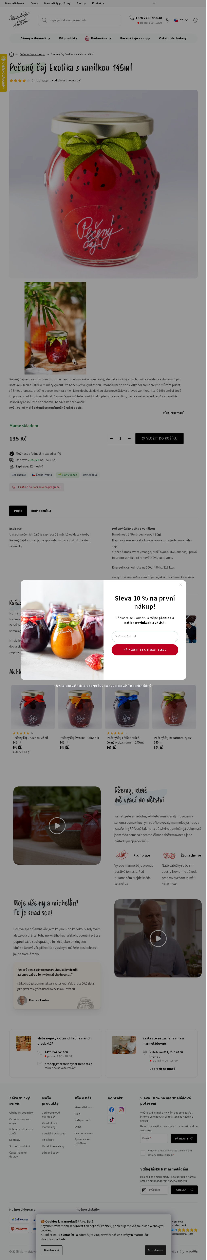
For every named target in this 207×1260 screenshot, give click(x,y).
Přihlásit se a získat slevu (145, 650)
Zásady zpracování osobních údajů (126, 686)
